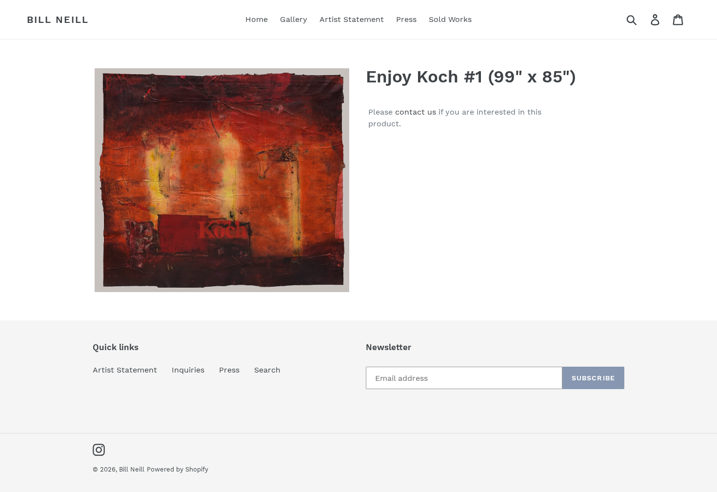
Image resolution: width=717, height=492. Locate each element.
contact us (415, 112)
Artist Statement (125, 369)
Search (267, 369)
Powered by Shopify (177, 469)
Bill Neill (58, 19)
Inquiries (188, 369)
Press (229, 369)
